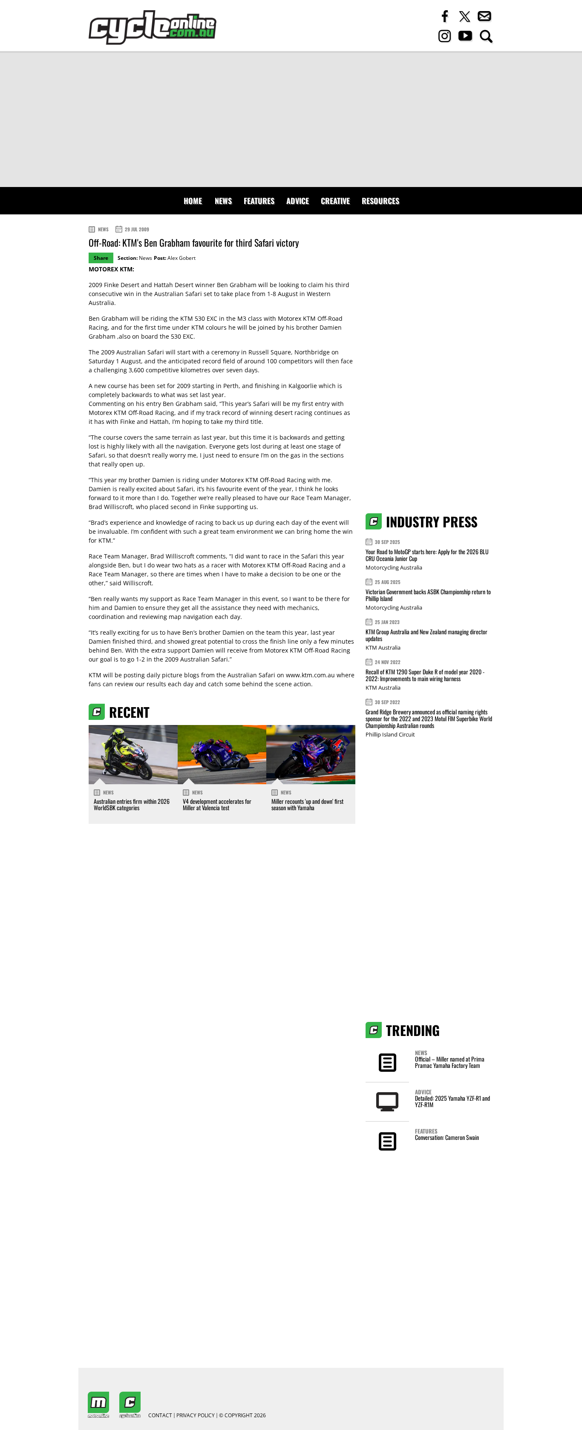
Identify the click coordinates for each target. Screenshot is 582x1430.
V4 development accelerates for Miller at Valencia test (217, 804)
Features (259, 200)
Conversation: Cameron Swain (447, 1137)
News (223, 200)
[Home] (152, 27)
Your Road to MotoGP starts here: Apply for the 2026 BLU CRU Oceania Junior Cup (427, 555)
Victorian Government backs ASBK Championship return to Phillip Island (428, 595)
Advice (297, 200)
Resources (380, 200)
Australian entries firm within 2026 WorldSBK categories (132, 804)
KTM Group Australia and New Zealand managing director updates (426, 635)
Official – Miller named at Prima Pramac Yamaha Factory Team (449, 1062)
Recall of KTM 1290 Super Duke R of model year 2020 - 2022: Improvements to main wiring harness (425, 675)
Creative (335, 200)
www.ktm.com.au (310, 675)
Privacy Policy (195, 1415)
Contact (160, 1415)
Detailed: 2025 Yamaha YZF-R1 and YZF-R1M (452, 1101)
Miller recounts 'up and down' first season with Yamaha (307, 804)
